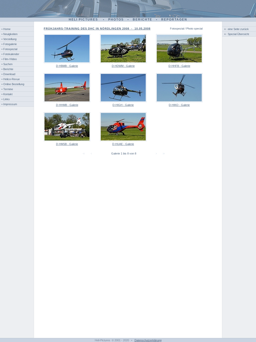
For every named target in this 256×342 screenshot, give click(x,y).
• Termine (7, 89)
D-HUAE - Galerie (123, 143)
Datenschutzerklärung (148, 340)
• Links (6, 99)
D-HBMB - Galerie (67, 65)
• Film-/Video (9, 59)
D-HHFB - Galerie (179, 65)
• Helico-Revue (11, 79)
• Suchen (7, 64)
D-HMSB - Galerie (67, 143)
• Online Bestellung (13, 84)
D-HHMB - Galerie (67, 104)
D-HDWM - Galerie (123, 65)
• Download (8, 74)
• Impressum (9, 104)
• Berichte (7, 69)
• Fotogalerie (9, 44)
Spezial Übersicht (238, 34)
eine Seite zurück (238, 29)
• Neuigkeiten (10, 34)
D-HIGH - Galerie (123, 104)
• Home (6, 29)
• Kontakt (7, 94)
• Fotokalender (10, 54)
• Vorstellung (9, 39)
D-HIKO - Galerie (179, 104)
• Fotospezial (9, 49)
